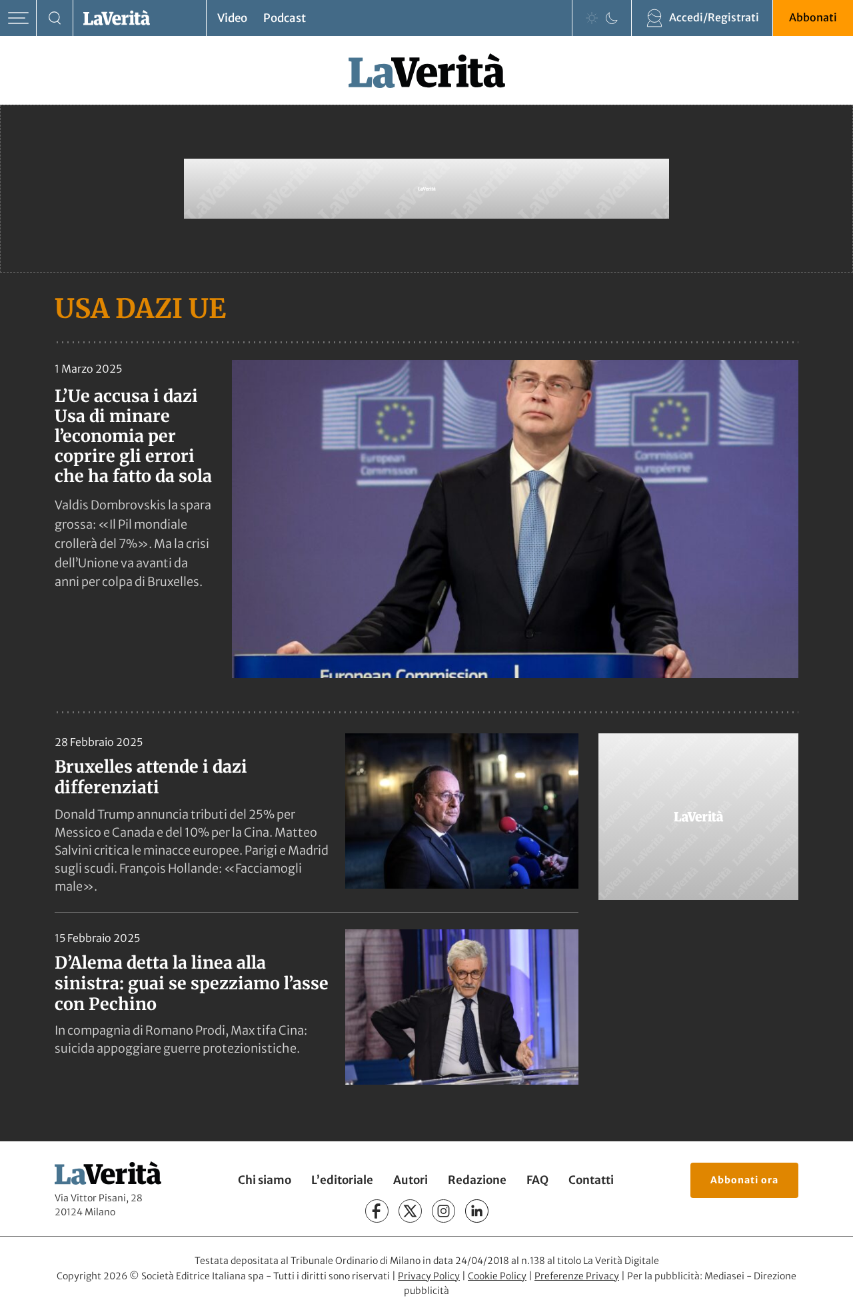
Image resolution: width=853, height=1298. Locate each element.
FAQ (537, 1180)
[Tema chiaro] (591, 18)
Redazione (477, 1180)
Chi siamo (264, 1180)
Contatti (591, 1180)
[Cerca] (55, 18)
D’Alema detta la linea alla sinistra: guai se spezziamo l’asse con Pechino (192, 983)
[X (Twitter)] (410, 1211)
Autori (410, 1180)
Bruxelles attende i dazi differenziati (151, 777)
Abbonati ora (744, 1180)
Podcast (284, 18)
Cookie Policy (497, 1276)
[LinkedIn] (476, 1211)
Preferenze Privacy (576, 1276)
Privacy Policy (429, 1276)
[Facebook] (377, 1211)
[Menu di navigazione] (18, 18)
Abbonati (813, 17)
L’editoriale (342, 1180)
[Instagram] (443, 1211)
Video (232, 18)
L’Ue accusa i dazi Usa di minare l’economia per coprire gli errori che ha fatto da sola (133, 436)
